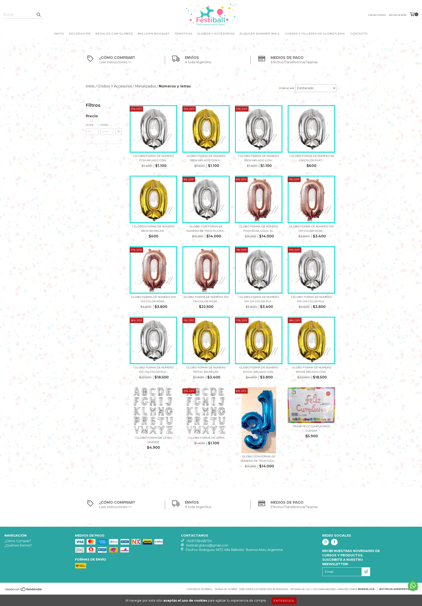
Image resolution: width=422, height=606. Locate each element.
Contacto (359, 33)
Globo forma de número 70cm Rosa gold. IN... (258, 228)
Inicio (59, 33)
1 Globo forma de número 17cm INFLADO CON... (153, 158)
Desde (90, 124)
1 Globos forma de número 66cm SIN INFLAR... (153, 228)
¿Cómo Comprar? (17, 541)
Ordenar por (287, 88)
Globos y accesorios (216, 33)
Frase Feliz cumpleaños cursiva (311, 428)
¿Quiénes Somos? (18, 545)
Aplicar (118, 131)
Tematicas (183, 33)
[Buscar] (38, 15)
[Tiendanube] (23, 590)
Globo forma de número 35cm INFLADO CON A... (206, 158)
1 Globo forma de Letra (206, 437)
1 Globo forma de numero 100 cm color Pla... (258, 299)
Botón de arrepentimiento (398, 589)
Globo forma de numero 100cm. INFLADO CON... (258, 369)
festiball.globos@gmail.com (207, 545)
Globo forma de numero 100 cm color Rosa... (311, 228)
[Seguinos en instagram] (325, 542)
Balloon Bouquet (154, 33)
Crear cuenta (377, 15)
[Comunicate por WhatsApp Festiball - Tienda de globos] (413, 586)
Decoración (80, 33)
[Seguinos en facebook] (334, 542)
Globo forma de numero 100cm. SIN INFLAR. (206, 369)
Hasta (104, 124)
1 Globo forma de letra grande (153, 440)
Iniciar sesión (397, 15)
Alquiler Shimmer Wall (260, 33)
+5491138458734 (199, 541)
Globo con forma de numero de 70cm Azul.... (259, 458)
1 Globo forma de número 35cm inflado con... (258, 158)
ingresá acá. (366, 589)
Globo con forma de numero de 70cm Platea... (206, 228)
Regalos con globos (114, 33)
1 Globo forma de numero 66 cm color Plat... (311, 158)
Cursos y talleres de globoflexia (315, 33)
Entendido (284, 600)
